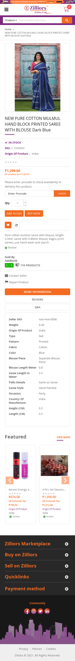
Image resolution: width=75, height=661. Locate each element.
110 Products (30, 265)
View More (63, 437)
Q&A (37, 307)
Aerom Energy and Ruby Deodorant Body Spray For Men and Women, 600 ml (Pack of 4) (20, 489)
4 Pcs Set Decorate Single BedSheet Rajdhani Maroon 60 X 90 (54, 489)
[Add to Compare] (30, 482)
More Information (37, 292)
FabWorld (11, 260)
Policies (37, 649)
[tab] (37, 291)
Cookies (51, 649)
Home (8, 29)
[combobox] (43, 20)
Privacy (23, 649)
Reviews (37, 299)
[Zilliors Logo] (37, 10)
